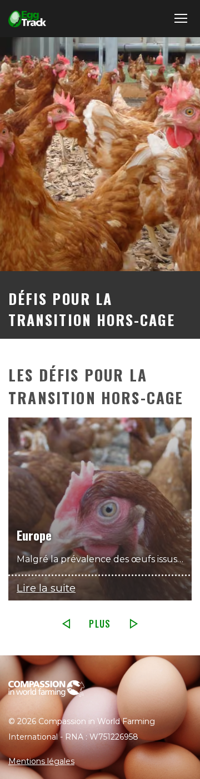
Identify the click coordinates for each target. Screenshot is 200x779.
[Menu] (179, 18)
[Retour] (66, 623)
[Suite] (134, 623)
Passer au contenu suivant (98, 381)
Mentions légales (41, 761)
